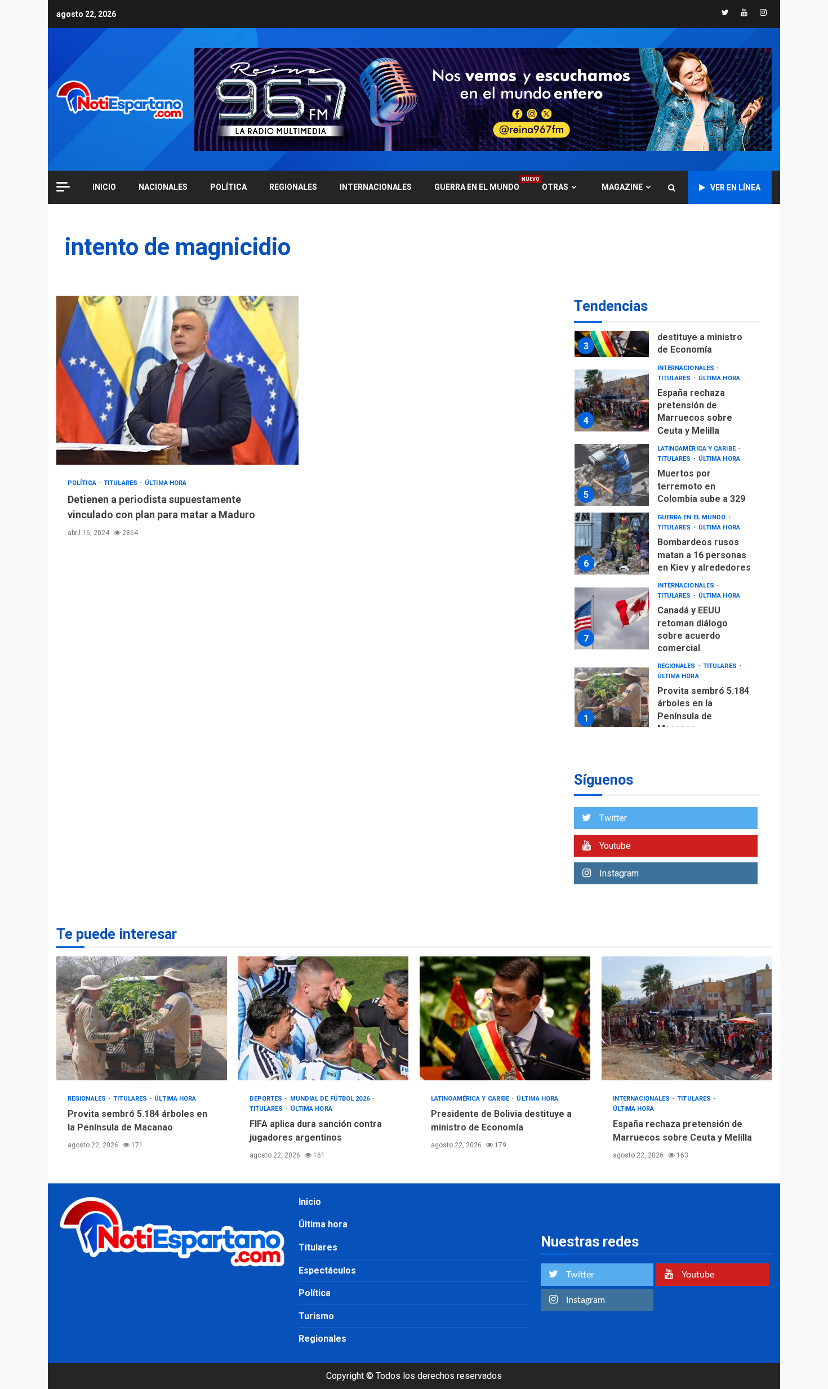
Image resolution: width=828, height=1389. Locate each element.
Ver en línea (735, 187)
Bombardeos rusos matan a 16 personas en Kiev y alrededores (612, 544)
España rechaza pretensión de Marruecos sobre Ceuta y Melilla (612, 400)
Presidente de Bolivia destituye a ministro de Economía (703, 337)
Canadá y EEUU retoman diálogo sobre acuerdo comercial (612, 618)
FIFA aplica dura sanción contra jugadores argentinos (323, 1018)
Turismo (316, 1316)
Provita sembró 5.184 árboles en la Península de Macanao (612, 698)
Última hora (165, 483)
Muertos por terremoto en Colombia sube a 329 (612, 475)
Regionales (293, 187)
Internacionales (376, 187)
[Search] (671, 187)
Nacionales (163, 187)
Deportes (267, 1099)
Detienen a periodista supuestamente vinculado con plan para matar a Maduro (177, 380)
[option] (667, 403)
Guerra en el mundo (476, 187)
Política (228, 187)
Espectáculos (327, 1270)
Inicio (310, 1201)
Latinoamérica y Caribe (697, 449)
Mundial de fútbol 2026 (330, 1099)
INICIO (104, 187)
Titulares (121, 483)
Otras (555, 187)
